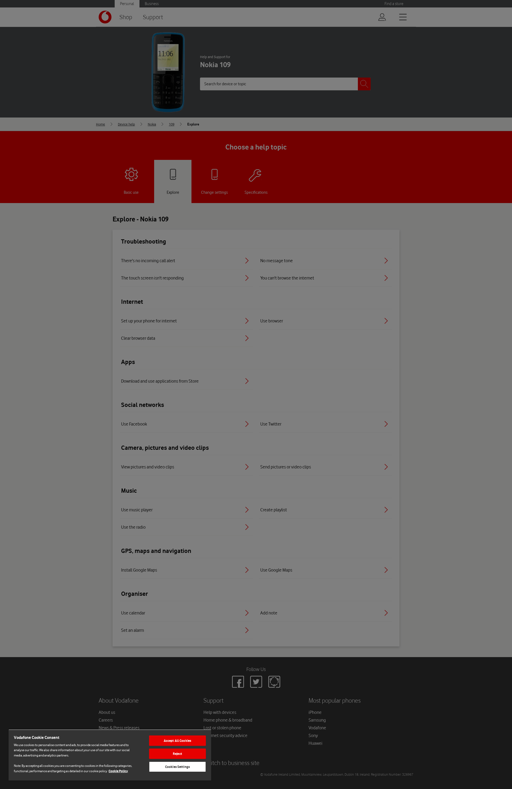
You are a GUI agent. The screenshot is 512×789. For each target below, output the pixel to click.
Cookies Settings (177, 767)
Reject (177, 754)
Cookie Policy (118, 771)
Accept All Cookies (177, 741)
